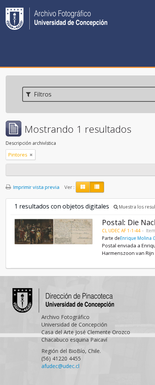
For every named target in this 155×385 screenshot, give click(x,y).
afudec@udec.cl (60, 366)
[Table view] (97, 187)
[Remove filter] (31, 154)
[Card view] (83, 187)
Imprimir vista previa (35, 187)
